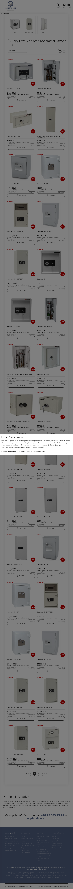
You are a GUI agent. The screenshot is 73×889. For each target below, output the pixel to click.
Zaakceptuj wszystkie (39, 451)
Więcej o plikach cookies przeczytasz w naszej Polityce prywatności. (22, 447)
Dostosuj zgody (25, 451)
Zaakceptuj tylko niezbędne (10, 451)
